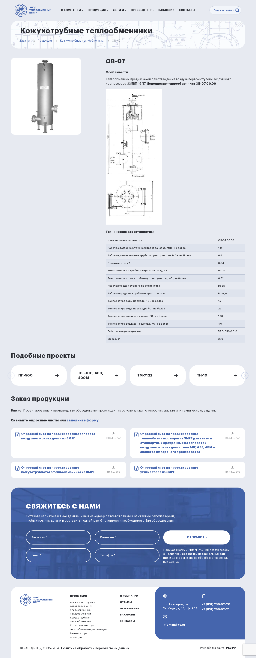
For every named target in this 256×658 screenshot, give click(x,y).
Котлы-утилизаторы (82, 625)
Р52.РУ (231, 648)
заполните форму (83, 420)
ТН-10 (202, 375)
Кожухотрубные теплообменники (82, 41)
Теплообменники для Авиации (88, 629)
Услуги (118, 10)
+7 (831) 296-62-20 (216, 604)
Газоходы (76, 637)
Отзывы (126, 602)
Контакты (187, 10)
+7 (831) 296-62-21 (215, 609)
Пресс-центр (141, 10)
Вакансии (166, 10)
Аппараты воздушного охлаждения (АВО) (83, 604)
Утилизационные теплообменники (80, 612)
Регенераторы (78, 633)
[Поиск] (237, 10)
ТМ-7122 (145, 375)
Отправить (197, 537)
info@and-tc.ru (174, 624)
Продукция (97, 10)
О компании (71, 10)
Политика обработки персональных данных (95, 648)
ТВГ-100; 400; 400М (90, 375)
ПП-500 (25, 375)
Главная (25, 41)
